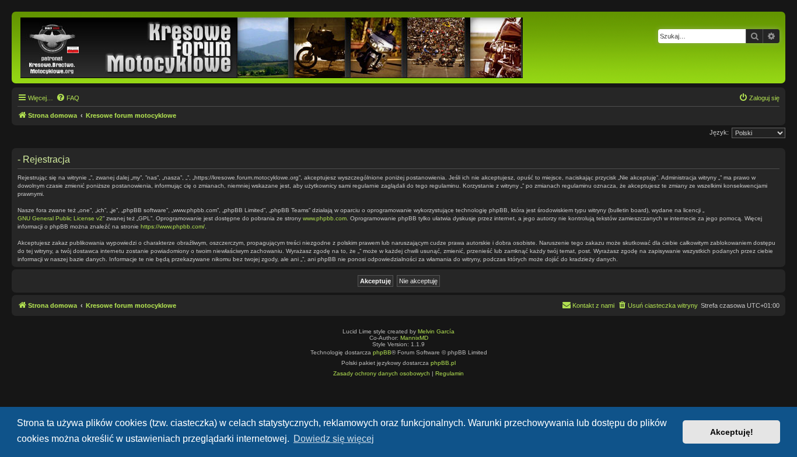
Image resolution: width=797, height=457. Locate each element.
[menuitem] (67, 98)
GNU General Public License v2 (60, 218)
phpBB (382, 352)
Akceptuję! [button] (731, 432)
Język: (719, 132)
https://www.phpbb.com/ (173, 226)
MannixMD (414, 338)
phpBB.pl (443, 363)
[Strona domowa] (272, 47)
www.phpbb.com (325, 218)
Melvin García (436, 331)
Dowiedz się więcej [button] (333, 439)
